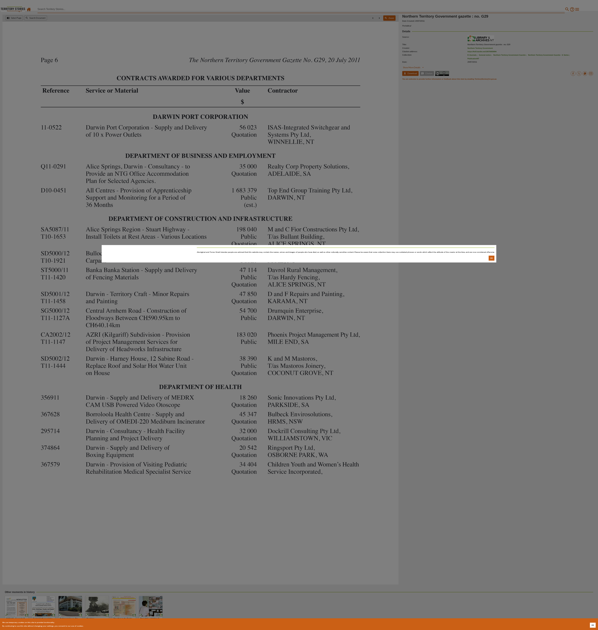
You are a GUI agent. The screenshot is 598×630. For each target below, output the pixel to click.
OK (491, 258)
